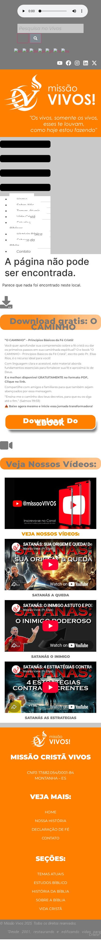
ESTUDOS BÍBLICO (50, 882)
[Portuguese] (50, 50)
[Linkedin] (85, 63)
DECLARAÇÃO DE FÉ (50, 829)
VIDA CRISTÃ (50, 908)
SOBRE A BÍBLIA (50, 900)
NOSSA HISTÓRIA (50, 820)
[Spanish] (65, 50)
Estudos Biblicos (19, 225)
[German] (34, 50)
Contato (23, 251)
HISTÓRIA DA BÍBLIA (50, 891)
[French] (26, 50)
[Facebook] (68, 63)
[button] (25, 166)
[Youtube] (59, 63)
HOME (50, 812)
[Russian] (57, 50)
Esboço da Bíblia (22, 243)
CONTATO (50, 838)
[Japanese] (42, 50)
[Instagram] (77, 63)
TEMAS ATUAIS (50, 874)
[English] (18, 50)
